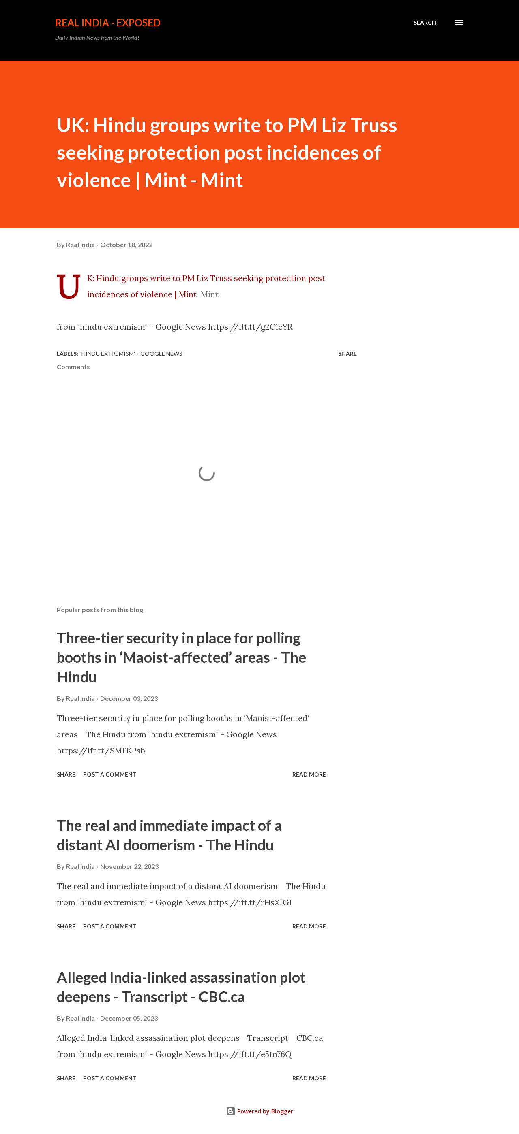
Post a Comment (110, 774)
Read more (309, 774)
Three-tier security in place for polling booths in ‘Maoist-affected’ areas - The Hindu (181, 657)
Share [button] (347, 353)
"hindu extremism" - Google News (130, 353)
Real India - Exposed (108, 22)
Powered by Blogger (264, 1111)
